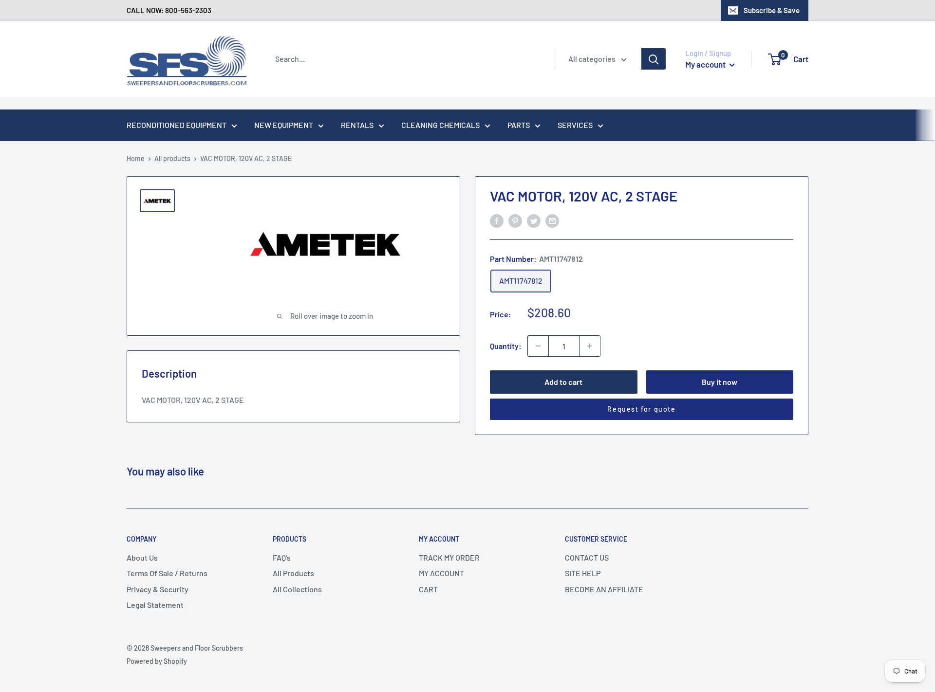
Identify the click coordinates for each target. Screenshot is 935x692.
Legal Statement (155, 604)
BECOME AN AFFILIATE (604, 589)
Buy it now (719, 381)
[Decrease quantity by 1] (538, 346)
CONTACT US (587, 557)
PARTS (518, 124)
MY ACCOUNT (441, 573)
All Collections (297, 589)
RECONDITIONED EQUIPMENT (176, 124)
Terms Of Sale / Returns (167, 573)
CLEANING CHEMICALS (440, 124)
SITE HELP (582, 573)
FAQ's (282, 557)
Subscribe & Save (772, 10)
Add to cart (563, 381)
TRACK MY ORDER (449, 557)
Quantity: (506, 345)
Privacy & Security (157, 589)
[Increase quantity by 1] (590, 346)
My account (706, 64)
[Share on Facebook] (497, 220)
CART (428, 589)
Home (136, 158)
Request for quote (641, 409)
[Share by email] (552, 220)
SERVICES (575, 124)
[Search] (653, 59)
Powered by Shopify (157, 661)
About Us (142, 557)
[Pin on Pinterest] (515, 220)
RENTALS (357, 124)
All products (172, 158)
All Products (293, 573)
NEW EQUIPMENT (283, 124)
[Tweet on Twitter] (534, 220)
